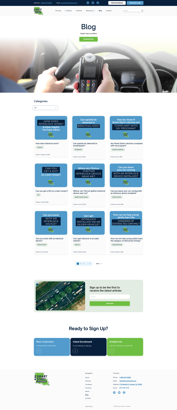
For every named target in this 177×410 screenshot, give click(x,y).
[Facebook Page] (98, 3)
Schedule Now (88, 39)
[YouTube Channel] (93, 3)
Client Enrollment (117, 3)
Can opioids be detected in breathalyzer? (85, 144)
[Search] (142, 10)
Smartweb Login (135, 3)
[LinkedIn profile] (88, 3)
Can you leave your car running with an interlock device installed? (126, 192)
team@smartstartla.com (69, 3)
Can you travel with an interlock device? (49, 239)
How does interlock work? (47, 143)
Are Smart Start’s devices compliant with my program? (127, 144)
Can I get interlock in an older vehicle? (86, 239)
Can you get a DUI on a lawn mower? (52, 191)
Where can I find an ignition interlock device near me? (89, 192)
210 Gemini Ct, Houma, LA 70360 (130, 384)
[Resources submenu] (94, 10)
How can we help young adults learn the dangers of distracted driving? (127, 239)
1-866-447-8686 (46, 3)
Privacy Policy (89, 406)
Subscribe (109, 303)
